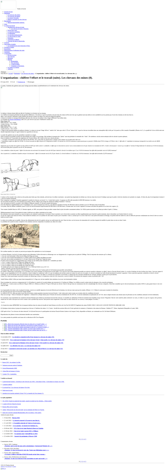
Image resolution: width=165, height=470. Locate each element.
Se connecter (9, 466)
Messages (10, 58)
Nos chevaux (11, 56)
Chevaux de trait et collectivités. (16, 41)
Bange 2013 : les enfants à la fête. (11, 362)
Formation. (10, 38)
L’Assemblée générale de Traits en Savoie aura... (27, 423)
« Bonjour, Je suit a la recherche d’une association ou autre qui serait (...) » (25, 458)
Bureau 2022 (16, 418)
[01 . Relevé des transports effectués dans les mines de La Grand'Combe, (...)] (25, 324)
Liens (5, 24)
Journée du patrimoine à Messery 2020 (25, 436)
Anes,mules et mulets (10, 44)
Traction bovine (8, 11)
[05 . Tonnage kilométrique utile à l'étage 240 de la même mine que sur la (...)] (25, 330)
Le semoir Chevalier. (13, 18)
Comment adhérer (7, 384)
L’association (7, 53)
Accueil (10, 73)
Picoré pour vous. (12, 30)
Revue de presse (12, 55)
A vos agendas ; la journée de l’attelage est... (25, 425)
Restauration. (14, 61)
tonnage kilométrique (15, 119)
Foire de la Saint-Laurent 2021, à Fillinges (26, 431)
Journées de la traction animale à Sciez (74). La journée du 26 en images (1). (23, 393)
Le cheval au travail (9, 25)
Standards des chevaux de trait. (16, 27)
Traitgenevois (21, 82)
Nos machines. (15, 62)
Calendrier (7, 52)
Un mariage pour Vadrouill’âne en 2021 (26, 433)
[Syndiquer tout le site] (3, 468)
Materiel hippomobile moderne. (16, 22)
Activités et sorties (9, 47)
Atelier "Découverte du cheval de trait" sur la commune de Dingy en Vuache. (23, 409)
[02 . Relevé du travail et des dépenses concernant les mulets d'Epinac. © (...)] (25, 325)
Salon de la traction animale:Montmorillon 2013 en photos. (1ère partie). (21, 412)
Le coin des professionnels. (15, 35)
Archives (6, 42)
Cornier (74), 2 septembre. (9, 374)
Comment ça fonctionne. (17, 66)
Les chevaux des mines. (14, 15)
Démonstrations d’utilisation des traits (14, 50)
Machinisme (7, 21)
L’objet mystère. (15, 64)
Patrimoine (7, 13)
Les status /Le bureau (13, 67)
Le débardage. (11, 33)
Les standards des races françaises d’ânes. (19, 45)
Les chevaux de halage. (14, 16)
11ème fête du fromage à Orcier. (11, 371)
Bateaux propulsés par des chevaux (17, 19)
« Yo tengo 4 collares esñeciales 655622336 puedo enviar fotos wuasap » (24, 454)
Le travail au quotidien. (14, 32)
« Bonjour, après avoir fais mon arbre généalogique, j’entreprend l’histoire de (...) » (28, 446)
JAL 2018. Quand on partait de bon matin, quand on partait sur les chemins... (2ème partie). (27, 401)
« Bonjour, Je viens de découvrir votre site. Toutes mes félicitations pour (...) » (26, 450)
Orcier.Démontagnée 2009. (9, 368)
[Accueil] (8, 9)
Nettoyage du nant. (7, 390)
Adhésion (10, 69)
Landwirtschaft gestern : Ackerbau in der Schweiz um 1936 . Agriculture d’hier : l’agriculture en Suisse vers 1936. (33, 381)
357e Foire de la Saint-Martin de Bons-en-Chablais (28, 428)
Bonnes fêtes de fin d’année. (10, 407)
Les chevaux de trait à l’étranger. (20, 28)
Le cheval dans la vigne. (14, 36)
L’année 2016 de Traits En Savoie (11, 404)
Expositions (7, 49)
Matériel (10, 59)
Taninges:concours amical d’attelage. (12, 365)
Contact (14, 466)
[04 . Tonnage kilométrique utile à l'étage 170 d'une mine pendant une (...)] (24, 328)
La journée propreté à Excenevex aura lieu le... (26, 420)
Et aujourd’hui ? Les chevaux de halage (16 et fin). (16, 387)
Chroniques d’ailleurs (13, 39)
